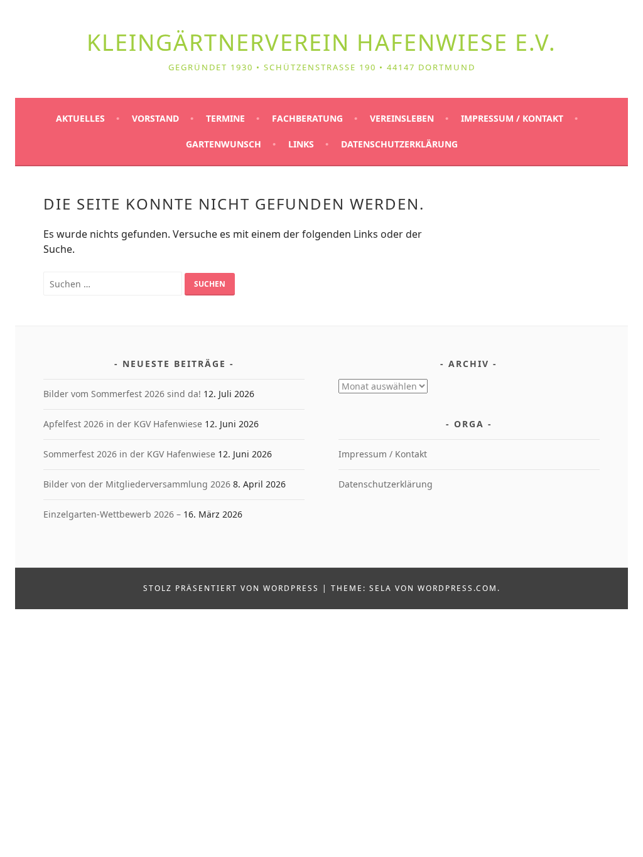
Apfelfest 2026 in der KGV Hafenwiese (122, 424)
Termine (225, 119)
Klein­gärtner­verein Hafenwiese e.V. (321, 42)
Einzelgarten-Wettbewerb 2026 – (112, 514)
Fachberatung (307, 119)
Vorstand (155, 119)
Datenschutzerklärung (399, 144)
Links (301, 144)
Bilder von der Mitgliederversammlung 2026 (136, 484)
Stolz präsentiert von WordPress (231, 588)
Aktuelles (80, 119)
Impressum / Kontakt (512, 119)
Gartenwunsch (223, 144)
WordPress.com (457, 588)
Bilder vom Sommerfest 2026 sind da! (122, 394)
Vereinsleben (402, 119)
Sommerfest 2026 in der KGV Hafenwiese (129, 454)
